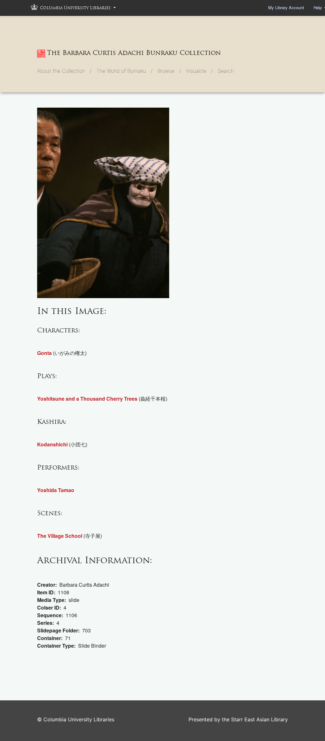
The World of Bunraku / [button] (124, 71)
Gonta (44, 353)
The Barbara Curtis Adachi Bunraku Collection (134, 53)
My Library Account (286, 7)
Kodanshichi (52, 444)
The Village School (59, 535)
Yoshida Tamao (55, 490)
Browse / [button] (169, 71)
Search (226, 71)
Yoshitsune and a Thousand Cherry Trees (87, 398)
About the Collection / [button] (64, 71)
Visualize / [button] (199, 71)
